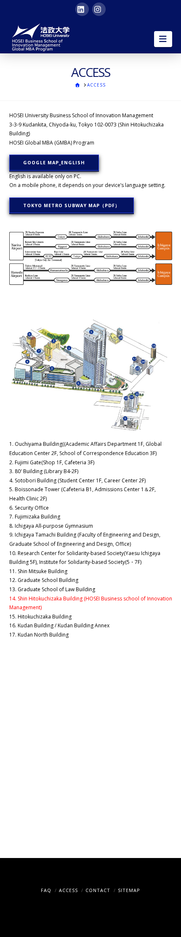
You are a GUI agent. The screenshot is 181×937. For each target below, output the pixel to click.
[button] (163, 39)
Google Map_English (54, 162)
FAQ (46, 890)
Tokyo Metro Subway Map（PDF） (71, 205)
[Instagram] (99, 9)
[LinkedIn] (82, 9)
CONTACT (97, 890)
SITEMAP (129, 890)
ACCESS (68, 890)
